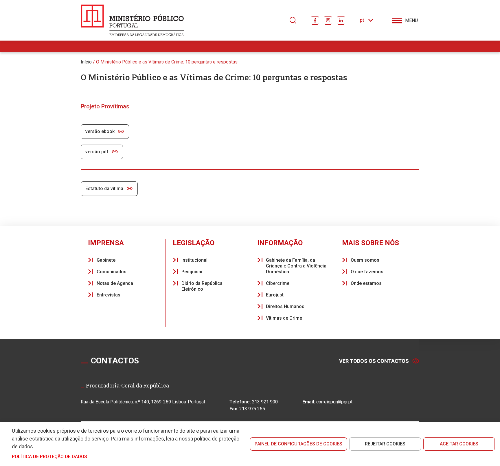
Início (86, 62)
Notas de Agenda (115, 283)
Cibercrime (277, 283)
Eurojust (275, 295)
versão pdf (97, 151)
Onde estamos (366, 283)
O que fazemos (367, 271)
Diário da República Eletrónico (202, 286)
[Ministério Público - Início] (132, 20)
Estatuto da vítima (104, 188)
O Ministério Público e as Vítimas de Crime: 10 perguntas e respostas (167, 62)
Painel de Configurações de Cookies (298, 444)
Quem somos (365, 260)
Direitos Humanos (285, 306)
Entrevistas (108, 295)
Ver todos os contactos (374, 361)
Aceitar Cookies (459, 444)
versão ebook (100, 131)
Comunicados (111, 271)
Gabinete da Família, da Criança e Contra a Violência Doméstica (296, 265)
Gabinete (106, 260)
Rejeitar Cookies (385, 444)
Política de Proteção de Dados (49, 456)
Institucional (194, 260)
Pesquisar (192, 271)
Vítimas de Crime (284, 318)
